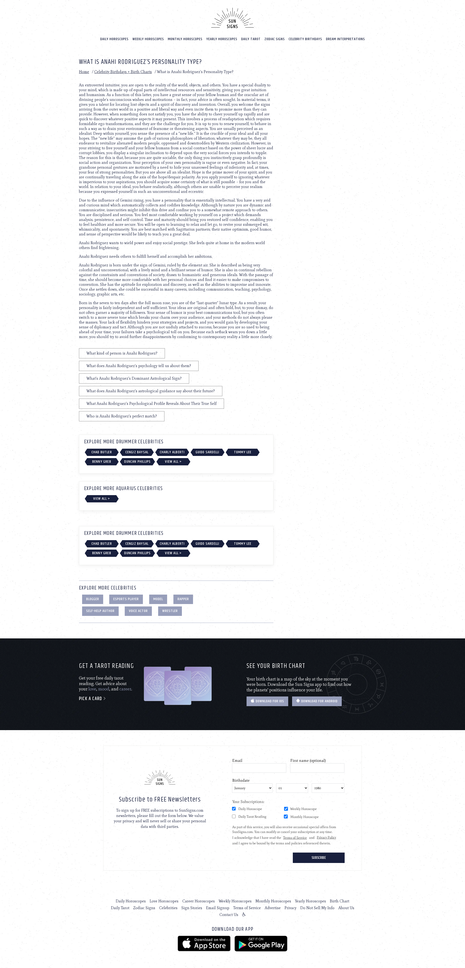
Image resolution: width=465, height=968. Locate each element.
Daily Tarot (251, 39)
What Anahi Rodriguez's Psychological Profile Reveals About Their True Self (151, 403)
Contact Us (228, 914)
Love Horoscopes (164, 901)
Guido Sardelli (207, 452)
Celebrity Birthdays (305, 39)
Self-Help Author (100, 611)
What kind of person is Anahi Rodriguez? (121, 353)
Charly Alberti (172, 452)
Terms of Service (247, 908)
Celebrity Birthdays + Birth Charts (123, 71)
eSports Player (126, 599)
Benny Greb (101, 462)
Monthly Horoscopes (185, 39)
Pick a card (91, 699)
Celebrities (168, 908)
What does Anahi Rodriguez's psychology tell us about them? (138, 365)
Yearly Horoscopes (221, 39)
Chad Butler (102, 452)
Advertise (273, 908)
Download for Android (319, 701)
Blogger (92, 599)
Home (84, 71)
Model (158, 599)
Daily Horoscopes (114, 39)
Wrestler (170, 611)
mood (103, 689)
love (92, 689)
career (125, 689)
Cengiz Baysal (137, 452)
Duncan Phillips (137, 462)
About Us (346, 908)
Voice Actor (138, 611)
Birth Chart (339, 901)
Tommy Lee (243, 452)
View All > (173, 462)
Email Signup (217, 908)
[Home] (232, 18)
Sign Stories (191, 908)
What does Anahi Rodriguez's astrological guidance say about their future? (150, 391)
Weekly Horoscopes (148, 39)
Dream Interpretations (345, 39)
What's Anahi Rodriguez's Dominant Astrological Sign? (134, 378)
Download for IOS (269, 701)
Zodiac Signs (274, 39)
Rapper (183, 599)
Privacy (290, 908)
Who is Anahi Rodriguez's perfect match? (121, 416)
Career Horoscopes (198, 901)
